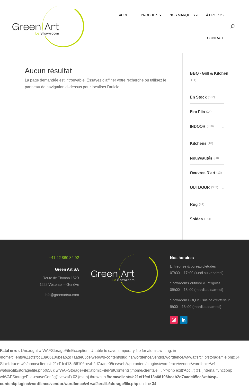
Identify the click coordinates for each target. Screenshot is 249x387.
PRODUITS (149, 15)
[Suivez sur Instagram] (174, 320)
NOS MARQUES (182, 15)
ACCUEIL (126, 15)
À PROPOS (214, 15)
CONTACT (215, 38)
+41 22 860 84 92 (64, 258)
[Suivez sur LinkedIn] (183, 320)
